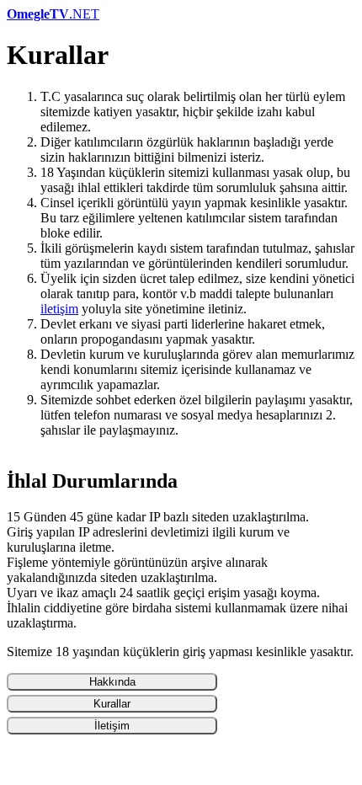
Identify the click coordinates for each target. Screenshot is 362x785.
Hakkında (112, 682)
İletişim (112, 725)
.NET (53, 14)
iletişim (59, 309)
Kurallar (111, 703)
